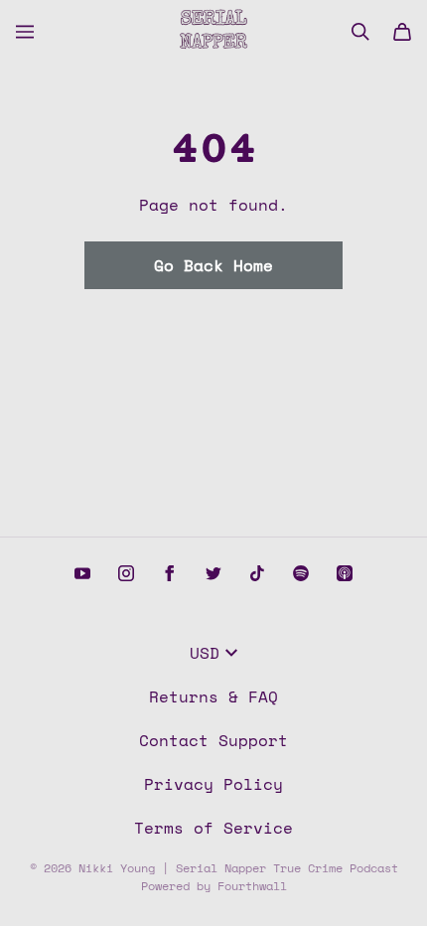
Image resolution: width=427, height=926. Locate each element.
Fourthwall (252, 885)
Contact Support (213, 740)
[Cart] (402, 32)
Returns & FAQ (213, 696)
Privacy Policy (213, 784)
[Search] (360, 32)
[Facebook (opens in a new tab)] (170, 573)
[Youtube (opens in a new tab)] (82, 573)
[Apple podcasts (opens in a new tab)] (344, 573)
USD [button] (204, 653)
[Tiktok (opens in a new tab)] (257, 573)
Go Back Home (213, 265)
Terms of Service (213, 828)
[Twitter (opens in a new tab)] (213, 573)
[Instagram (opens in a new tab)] (126, 573)
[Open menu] (25, 32)
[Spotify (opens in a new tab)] (301, 573)
